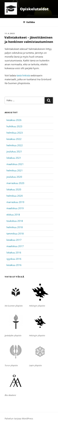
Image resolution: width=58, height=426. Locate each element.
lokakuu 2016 (13, 252)
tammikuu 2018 (15, 233)
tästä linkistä (23, 75)
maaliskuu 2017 (15, 246)
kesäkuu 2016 (13, 265)
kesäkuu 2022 (13, 139)
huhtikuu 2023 (14, 126)
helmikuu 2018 (14, 227)
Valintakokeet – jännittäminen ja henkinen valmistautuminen (28, 39)
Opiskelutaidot (34, 8)
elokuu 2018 (13, 214)
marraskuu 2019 (15, 202)
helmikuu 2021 (14, 170)
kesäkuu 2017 (13, 239)
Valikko (30, 22)
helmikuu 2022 (14, 145)
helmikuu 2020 (14, 195)
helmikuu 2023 (14, 132)
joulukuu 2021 (14, 151)
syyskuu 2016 (13, 258)
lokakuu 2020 (13, 189)
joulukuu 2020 (14, 176)
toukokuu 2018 (14, 220)
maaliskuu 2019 (15, 208)
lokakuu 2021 (13, 157)
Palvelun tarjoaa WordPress (19, 418)
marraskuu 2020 (15, 183)
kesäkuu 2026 (13, 120)
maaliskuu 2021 (15, 164)
